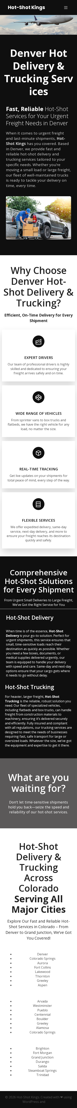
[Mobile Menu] (65, 7)
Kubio (50, 1102)
